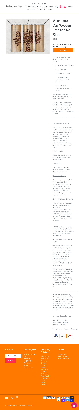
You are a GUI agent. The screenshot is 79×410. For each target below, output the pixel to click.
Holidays (44, 365)
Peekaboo (44, 374)
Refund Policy (62, 356)
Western (43, 385)
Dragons (44, 361)
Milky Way (44, 369)
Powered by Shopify (27, 405)
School (26, 365)
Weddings (27, 359)
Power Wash (45, 376)
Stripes (43, 380)
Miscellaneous (28, 367)
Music (43, 372)
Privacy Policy (62, 354)
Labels (43, 367)
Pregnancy (27, 361)
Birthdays (27, 363)
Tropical (43, 382)
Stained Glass (45, 378)
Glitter (43, 363)
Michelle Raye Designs (16, 405)
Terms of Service (63, 359)
